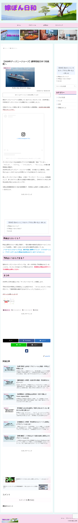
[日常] (68, 35)
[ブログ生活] (48, 35)
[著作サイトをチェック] (26, 350)
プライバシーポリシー (71, 518)
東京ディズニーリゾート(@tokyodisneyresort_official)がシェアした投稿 (23, 158)
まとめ (10, 231)
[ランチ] (29, 35)
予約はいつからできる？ (15, 228)
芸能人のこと (7, 310)
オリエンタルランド (17, 310)
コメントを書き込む (27, 500)
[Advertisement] (27, 54)
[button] (35, 345)
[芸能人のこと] (10, 35)
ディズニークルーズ (28, 310)
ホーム (62, 518)
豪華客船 (36, 310)
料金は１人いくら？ (13, 226)
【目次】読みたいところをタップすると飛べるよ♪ (24, 222)
